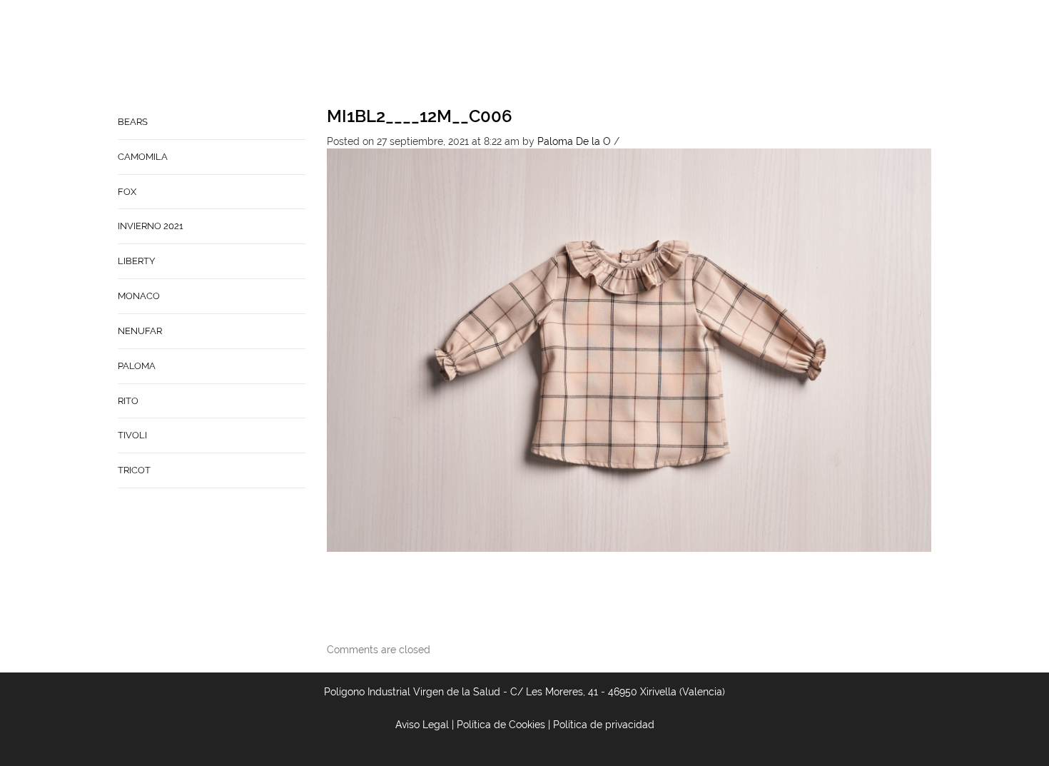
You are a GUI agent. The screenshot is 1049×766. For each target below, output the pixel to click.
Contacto (609, 54)
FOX (127, 191)
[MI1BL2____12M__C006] (629, 349)
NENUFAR (140, 331)
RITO (128, 400)
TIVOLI (132, 435)
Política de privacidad (603, 724)
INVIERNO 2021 (150, 226)
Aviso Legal (422, 724)
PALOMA (137, 366)
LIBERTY (136, 261)
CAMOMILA (143, 156)
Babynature (686, 54)
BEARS (133, 121)
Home (490, 54)
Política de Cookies (501, 724)
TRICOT (134, 470)
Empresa (543, 54)
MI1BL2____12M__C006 (419, 116)
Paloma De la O (574, 141)
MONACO (139, 296)
